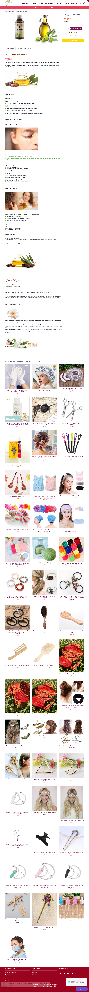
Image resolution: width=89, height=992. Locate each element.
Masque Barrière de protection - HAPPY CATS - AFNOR (17, 959)
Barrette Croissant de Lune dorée (72, 779)
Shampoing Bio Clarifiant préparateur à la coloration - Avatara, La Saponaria (17, 423)
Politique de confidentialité (10, 972)
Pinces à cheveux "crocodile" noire (44, 852)
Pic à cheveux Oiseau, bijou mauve (44, 927)
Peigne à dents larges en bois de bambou (17, 665)
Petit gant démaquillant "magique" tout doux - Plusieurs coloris (17, 563)
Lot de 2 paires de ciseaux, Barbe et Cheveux (71, 423)
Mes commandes (35, 974)
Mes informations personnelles (38, 979)
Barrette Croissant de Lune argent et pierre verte (17, 886)
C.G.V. (6, 976)
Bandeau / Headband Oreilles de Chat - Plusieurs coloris (71, 496)
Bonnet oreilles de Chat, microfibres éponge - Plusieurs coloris (44, 497)
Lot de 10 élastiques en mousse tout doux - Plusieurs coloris (72, 563)
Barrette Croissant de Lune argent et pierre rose (44, 886)
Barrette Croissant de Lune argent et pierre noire (71, 886)
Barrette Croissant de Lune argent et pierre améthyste (17, 844)
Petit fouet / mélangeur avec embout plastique (71, 457)
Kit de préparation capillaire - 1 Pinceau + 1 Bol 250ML (44, 423)
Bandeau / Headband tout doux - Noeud (17, 530)
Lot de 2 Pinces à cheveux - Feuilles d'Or (17, 779)
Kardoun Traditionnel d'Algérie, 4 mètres (71, 674)
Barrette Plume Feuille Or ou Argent (44, 736)
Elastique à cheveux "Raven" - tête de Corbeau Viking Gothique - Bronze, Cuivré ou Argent (17, 632)
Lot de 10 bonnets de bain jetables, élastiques (71, 389)
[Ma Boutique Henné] (8, 3)
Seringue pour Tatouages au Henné (17, 465)
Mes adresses (35, 976)
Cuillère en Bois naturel (17, 496)
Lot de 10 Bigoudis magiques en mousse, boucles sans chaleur (44, 457)
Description (10, 48)
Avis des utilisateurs (24, 48)
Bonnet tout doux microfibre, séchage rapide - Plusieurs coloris (44, 530)
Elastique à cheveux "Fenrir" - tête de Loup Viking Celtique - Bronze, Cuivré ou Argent (72, 597)
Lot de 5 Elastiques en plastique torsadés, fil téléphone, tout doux (17, 597)
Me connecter (34, 972)
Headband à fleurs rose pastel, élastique (72, 820)
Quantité (66, 21)
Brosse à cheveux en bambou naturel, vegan (71, 631)
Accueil (6, 11)
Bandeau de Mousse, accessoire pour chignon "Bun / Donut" (72, 706)
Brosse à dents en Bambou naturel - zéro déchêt (17, 919)
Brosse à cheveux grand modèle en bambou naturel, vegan (44, 666)
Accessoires (12, 11)
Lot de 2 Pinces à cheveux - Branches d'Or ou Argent (71, 746)
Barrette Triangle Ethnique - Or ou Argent (44, 779)
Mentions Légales (8, 974)
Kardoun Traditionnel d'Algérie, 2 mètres (44, 714)
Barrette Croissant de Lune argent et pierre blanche (17, 813)
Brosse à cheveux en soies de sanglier (44, 631)
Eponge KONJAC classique (44, 563)
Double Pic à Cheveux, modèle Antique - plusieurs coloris (71, 853)
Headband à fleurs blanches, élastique (44, 812)
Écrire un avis (73, 40)
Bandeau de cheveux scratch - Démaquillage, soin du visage (72, 530)
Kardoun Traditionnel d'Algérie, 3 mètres (17, 714)
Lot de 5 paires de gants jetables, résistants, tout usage (17, 390)
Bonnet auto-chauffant (44, 390)
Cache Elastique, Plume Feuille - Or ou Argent (44, 597)
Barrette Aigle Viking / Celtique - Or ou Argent (17, 746)
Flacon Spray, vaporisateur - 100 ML (71, 919)
